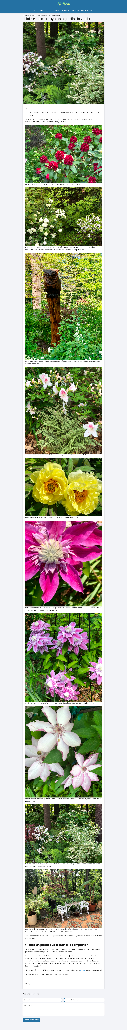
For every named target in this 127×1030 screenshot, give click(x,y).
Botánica (50, 11)
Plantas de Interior (87, 11)
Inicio (35, 11)
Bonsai (42, 11)
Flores (57, 11)
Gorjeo (82, 970)
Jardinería (75, 11)
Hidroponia (65, 11)
